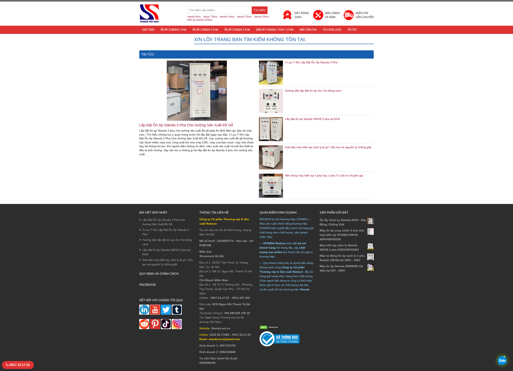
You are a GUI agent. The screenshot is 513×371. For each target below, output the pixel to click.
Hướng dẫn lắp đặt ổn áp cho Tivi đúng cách (313, 90)
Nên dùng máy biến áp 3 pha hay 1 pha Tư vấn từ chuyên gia (324, 175)
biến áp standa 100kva (199, 19)
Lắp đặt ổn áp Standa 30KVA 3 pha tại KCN (312, 119)
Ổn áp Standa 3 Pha (237, 29)
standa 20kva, (261, 16)
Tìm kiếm (261, 11)
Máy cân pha (308, 29)
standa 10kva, (227, 16)
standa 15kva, (244, 16)
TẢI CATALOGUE (332, 29)
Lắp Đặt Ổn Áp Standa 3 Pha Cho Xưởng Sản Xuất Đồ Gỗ (186, 125)
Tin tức (352, 29)
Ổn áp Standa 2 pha (205, 29)
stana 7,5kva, (210, 16)
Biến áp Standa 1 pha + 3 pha (275, 29)
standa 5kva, (194, 16)
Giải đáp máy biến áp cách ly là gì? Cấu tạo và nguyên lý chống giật (328, 147)
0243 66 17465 (219, 334)
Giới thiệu (148, 29)
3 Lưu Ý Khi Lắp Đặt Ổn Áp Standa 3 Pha (311, 62)
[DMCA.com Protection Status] (270, 327)
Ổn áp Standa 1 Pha (173, 29)
